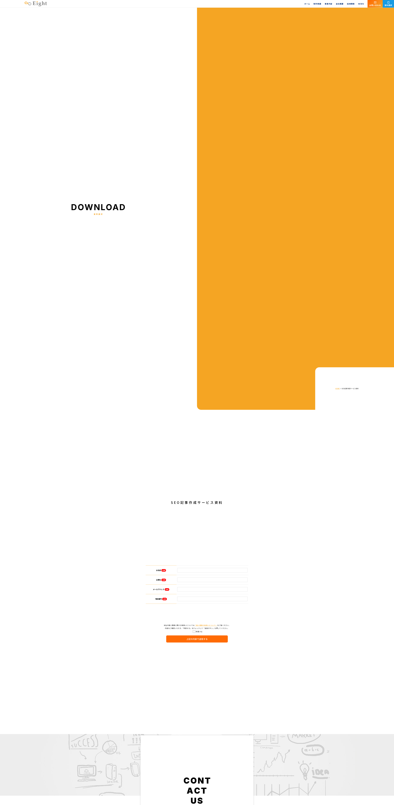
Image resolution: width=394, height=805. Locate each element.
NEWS (361, 3)
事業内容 (328, 3)
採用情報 (351, 3)
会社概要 (340, 3)
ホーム (307, 3)
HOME (337, 388)
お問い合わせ (375, 5)
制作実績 (317, 3)
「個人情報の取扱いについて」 (206, 625)
